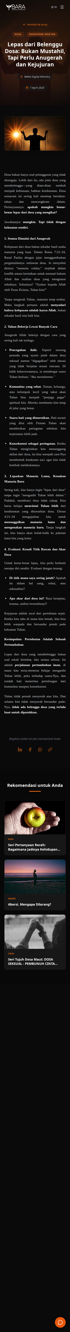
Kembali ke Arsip (37, 24)
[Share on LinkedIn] (20, 749)
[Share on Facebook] (30, 749)
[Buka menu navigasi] (62, 7)
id (55, 7)
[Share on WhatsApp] (40, 749)
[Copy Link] (50, 749)
